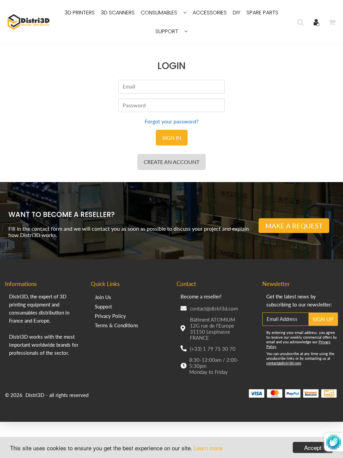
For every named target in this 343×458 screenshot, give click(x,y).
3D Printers (80, 12)
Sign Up (323, 319)
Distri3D (34, 395)
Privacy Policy (110, 316)
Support (166, 31)
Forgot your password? (172, 121)
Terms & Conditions (116, 325)
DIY (237, 12)
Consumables (159, 12)
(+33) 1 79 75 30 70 (212, 349)
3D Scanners (118, 12)
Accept (313, 447)
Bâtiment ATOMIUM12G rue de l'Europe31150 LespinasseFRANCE (212, 329)
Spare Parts (262, 12)
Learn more (208, 448)
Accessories (210, 12)
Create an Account (171, 162)
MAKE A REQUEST (294, 226)
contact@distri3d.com (214, 308)
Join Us (103, 297)
